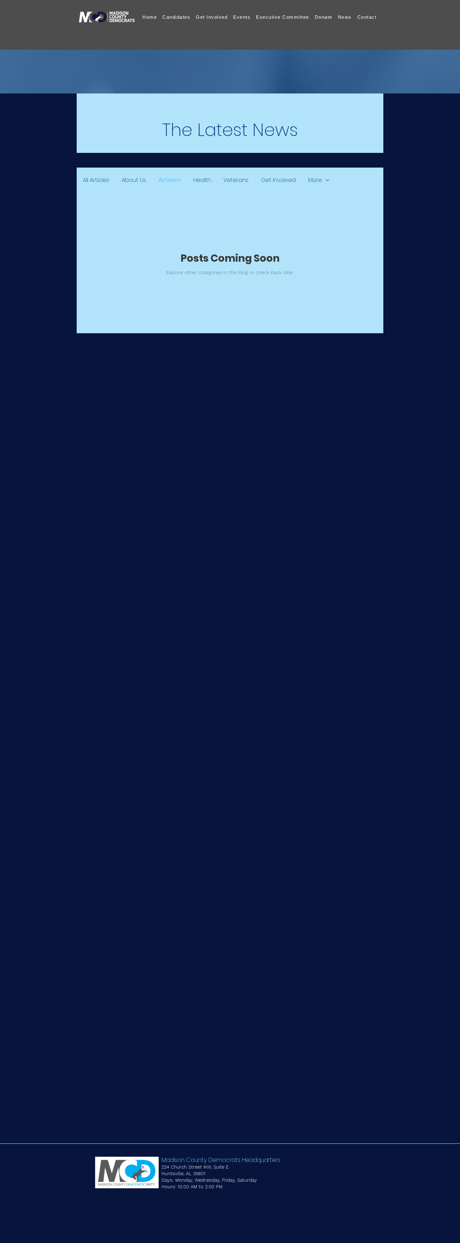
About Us (134, 180)
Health (202, 180)
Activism (170, 180)
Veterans (235, 180)
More (315, 180)
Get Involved (278, 180)
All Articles (96, 180)
